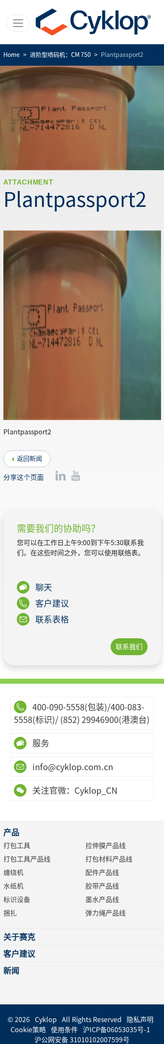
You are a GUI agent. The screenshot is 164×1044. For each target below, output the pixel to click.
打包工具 (16, 845)
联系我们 (129, 646)
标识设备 (16, 899)
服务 (40, 743)
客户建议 (51, 603)
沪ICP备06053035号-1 (116, 1029)
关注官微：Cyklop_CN (74, 790)
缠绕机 (13, 872)
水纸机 (13, 886)
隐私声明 (140, 1019)
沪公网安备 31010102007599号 (82, 1039)
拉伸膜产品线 (105, 845)
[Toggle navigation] (18, 23)
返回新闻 (29, 458)
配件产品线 (102, 872)
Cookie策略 (28, 1029)
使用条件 (64, 1029)
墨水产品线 (102, 899)
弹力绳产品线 (105, 913)
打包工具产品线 (26, 859)
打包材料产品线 (108, 859)
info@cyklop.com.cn (72, 767)
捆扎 (10, 913)
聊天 (43, 587)
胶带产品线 (102, 886)
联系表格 (51, 619)
